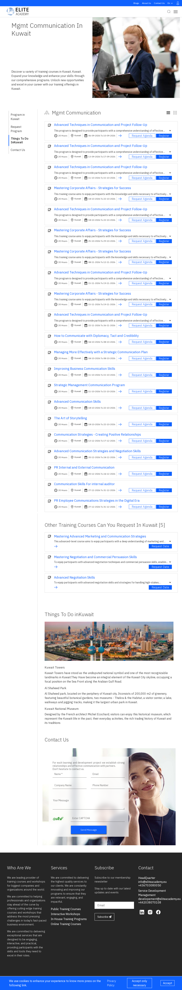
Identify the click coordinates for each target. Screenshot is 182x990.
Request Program (16, 129)
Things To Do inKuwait (19, 140)
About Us (146, 3)
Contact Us (159, 3)
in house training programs (69, 919)
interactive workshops (65, 914)
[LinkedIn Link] (142, 911)
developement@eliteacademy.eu (159, 899)
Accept (167, 983)
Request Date (160, 546)
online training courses (66, 924)
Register (164, 135)
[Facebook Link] (158, 911)
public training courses (66, 909)
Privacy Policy (111, 983)
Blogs (136, 3)
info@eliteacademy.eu (152, 882)
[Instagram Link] (150, 911)
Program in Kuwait (18, 117)
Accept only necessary (139, 983)
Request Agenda (142, 135)
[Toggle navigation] (175, 12)
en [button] (169, 3)
